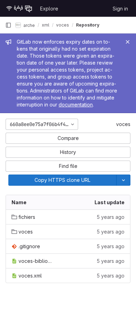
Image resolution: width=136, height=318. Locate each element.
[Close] (127, 42)
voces (123, 124)
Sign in (120, 9)
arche (28, 25)
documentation (76, 105)
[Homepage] (19, 8)
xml (45, 25)
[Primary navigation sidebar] (8, 25)
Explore (49, 9)
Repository (87, 25)
